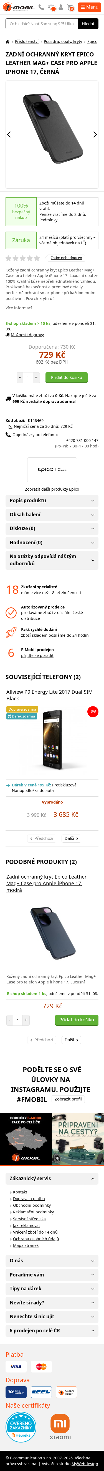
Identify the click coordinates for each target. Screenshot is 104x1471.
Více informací (19, 307)
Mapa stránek (26, 1245)
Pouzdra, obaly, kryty (63, 41)
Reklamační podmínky (33, 1211)
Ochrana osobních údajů (36, 1238)
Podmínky (48, 219)
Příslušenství (27, 41)
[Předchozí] (9, 134)
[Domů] (7, 42)
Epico (92, 41)
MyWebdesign (85, 1463)
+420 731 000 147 (76, 443)
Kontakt (20, 1192)
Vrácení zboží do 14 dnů (35, 1232)
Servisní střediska (29, 1218)
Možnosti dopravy (27, 334)
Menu (92, 7)
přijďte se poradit (37, 655)
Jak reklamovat (26, 1225)
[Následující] (95, 134)
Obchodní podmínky (32, 1205)
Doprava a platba (29, 1198)
